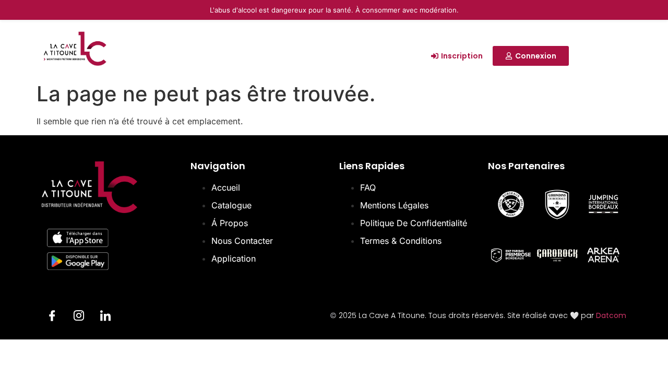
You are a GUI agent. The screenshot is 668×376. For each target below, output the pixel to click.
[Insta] (78, 317)
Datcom (611, 315)
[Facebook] (52, 317)
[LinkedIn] (105, 317)
